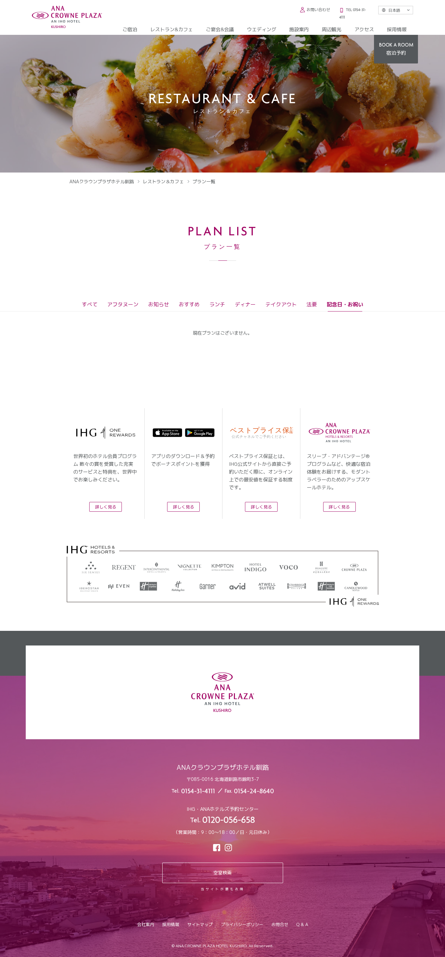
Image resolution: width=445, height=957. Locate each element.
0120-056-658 (228, 821)
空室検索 (222, 872)
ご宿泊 (129, 29)
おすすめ (189, 304)
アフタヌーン (122, 304)
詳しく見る (105, 507)
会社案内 (145, 924)
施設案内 (299, 29)
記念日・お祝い (345, 304)
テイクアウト (281, 304)
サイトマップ (200, 924)
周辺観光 (331, 29)
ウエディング (261, 29)
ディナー (245, 304)
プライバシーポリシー (242, 924)
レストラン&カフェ (171, 29)
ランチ (217, 304)
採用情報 (397, 29)
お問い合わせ (318, 9)
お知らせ (158, 304)
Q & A (302, 924)
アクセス (364, 29)
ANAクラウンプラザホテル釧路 (101, 181)
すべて (89, 304)
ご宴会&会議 (220, 29)
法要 (312, 304)
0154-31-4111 (198, 791)
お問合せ (279, 924)
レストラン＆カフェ (163, 181)
